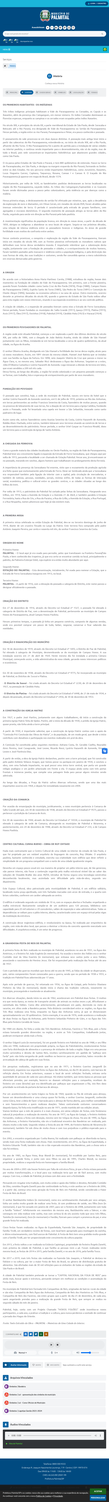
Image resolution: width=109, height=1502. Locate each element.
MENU (5, 49)
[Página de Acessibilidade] (73, 28)
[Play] (51, 1345)
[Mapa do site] (69, 28)
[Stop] (57, 1345)
